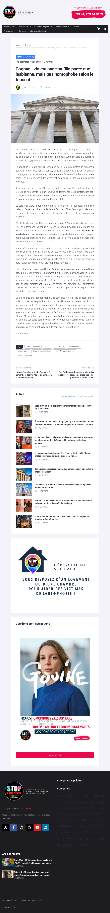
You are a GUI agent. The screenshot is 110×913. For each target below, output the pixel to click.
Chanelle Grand (29, 87)
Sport (101, 832)
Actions (62, 796)
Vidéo (77, 845)
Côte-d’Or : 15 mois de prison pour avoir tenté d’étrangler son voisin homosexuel (32, 873)
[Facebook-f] (13, 827)
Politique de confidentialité (31, 900)
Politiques (98, 825)
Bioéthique (99, 802)
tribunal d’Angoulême (26, 356)
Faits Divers (92, 813)
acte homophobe (33, 347)
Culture (86, 807)
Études (86, 845)
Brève (59, 808)
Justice (30, 57)
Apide (47, 347)
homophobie (74, 347)
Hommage (74, 820)
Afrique (61, 802)
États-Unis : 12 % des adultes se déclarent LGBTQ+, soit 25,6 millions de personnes (33, 861)
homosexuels (23, 351)
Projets (61, 832)
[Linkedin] (45, 827)
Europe (64, 813)
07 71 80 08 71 (27, 809)
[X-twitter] (5, 827)
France (28, 45)
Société (90, 832)
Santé (79, 832)
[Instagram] (21, 827)
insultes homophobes (41, 351)
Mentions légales (9, 900)
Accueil (19, 45)
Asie (67, 802)
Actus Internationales (86, 795)
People (84, 825)
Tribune (98, 839)
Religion (70, 832)
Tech (93, 839)
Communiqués (72, 808)
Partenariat (73, 826)
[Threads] (29, 827)
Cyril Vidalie (59, 347)
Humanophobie (91, 819)
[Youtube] (37, 827)
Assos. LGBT (81, 802)
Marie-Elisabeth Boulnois (65, 351)
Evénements (76, 813)
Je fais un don (55, 755)
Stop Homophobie (73, 838)
